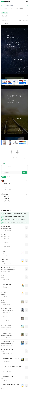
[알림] (22, 2)
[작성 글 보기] (26, 2)
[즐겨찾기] (10, 210)
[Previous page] (7, 395)
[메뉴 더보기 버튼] (2, 8)
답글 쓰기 (13, 187)
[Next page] (22, 395)
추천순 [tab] (3, 176)
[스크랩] (24, 2)
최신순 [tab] (8, 176)
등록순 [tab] (13, 176)
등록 (24, 172)
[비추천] (8, 188)
